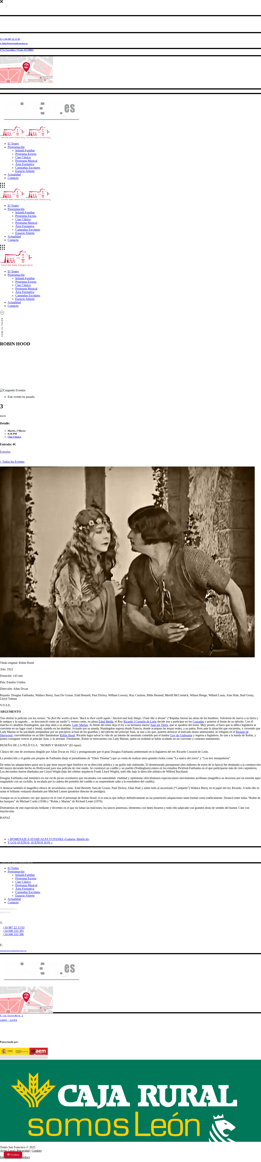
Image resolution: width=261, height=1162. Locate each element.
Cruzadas (198, 721)
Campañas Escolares (27, 892)
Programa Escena (25, 878)
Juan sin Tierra (159, 725)
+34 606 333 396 (13, 934)
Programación (16, 871)
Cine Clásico (14, 436)
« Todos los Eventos (12, 461)
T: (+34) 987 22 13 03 (10, 39)
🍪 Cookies (13, 1154)
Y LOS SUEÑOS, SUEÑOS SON (30, 842)
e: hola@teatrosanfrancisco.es (14, 43)
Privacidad (23, 1150)
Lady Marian (80, 725)
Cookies (37, 1150)
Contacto (13, 902)
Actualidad (14, 899)
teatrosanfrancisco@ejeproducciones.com (13, 951)
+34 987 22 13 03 (13, 927)
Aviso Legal (7, 1150)
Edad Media (106, 721)
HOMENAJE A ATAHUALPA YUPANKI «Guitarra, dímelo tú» (48, 839)
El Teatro (13, 868)
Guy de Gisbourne (181, 735)
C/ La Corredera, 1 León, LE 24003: (17, 50)
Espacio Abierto (25, 895)
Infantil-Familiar (25, 875)
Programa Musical (26, 885)
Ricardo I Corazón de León (139, 721)
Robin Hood (67, 735)
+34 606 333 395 (13, 930)
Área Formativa (24, 888)
